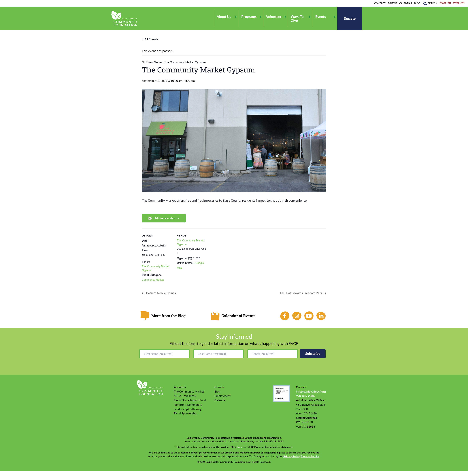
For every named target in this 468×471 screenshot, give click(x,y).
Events (320, 16)
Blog (417, 3)
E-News (392, 3)
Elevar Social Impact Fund (190, 400)
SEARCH (432, 3)
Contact (380, 3)
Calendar (405, 3)
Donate (350, 18)
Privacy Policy (291, 456)
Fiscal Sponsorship (185, 413)
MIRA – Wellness (185, 395)
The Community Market (189, 391)
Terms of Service (310, 456)
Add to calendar (164, 218)
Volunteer (274, 16)
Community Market (153, 279)
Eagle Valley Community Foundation (124, 18)
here (239, 447)
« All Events (150, 39)
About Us (224, 16)
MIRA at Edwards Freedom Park (301, 293)
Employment (222, 395)
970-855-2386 (305, 395)
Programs (248, 16)
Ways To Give (297, 18)
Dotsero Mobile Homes (160, 293)
